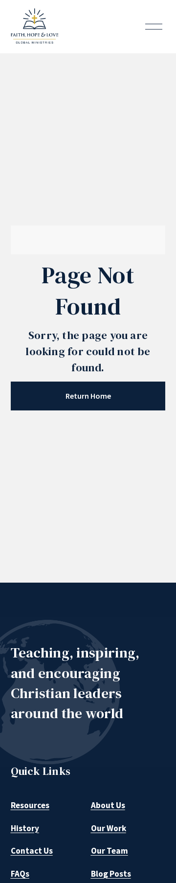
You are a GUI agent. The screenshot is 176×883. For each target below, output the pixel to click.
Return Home (88, 396)
